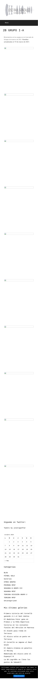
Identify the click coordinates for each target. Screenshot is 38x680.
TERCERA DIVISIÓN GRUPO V (15, 594)
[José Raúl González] (19, 10)
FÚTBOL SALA (9, 576)
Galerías (8, 579)
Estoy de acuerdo (19, 676)
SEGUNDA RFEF (10, 591)
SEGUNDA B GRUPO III (13, 588)
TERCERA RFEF (10, 598)
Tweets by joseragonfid (14, 528)
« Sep (7, 560)
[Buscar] (35, 23)
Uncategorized (10, 601)
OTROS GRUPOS (10, 582)
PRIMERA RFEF (10, 585)
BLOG (6, 573)
